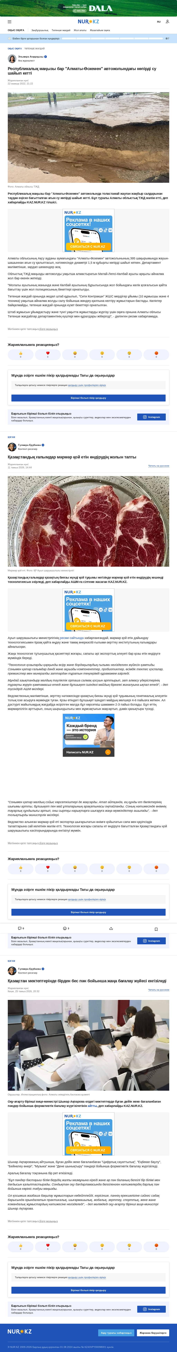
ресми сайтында (72, 638)
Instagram (154, 417)
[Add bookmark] (156, 929)
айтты (92, 1106)
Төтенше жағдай (61, 30)
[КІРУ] (167, 21)
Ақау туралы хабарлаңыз (116, 1332)
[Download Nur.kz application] (88, 8)
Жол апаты (80, 30)
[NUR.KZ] (88, 21)
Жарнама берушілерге (153, 1332)
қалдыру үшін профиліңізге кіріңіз (87, 385)
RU (159, 21)
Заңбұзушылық (39, 30)
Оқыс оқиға (16, 30)
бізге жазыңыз (48, 329)
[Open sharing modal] (111, 928)
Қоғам (11, 437)
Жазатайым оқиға (100, 30)
